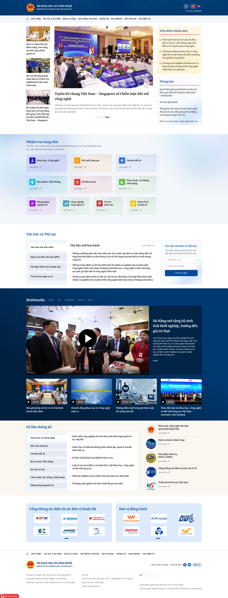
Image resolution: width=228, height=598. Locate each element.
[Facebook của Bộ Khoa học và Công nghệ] (185, 564)
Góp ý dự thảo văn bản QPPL (45, 257)
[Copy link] (189, 564)
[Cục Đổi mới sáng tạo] (96, 531)
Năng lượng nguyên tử (42, 485)
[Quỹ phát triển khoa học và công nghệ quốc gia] (69, 531)
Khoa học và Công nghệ (43, 438)
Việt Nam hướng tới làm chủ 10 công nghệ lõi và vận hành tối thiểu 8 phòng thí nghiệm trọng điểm (181, 44)
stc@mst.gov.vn (94, 586)
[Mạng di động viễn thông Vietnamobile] (131, 518)
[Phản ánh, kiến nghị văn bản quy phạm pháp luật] (151, 430)
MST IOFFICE (130, 19)
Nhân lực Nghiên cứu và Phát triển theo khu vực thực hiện (100, 476)
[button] (66, 538)
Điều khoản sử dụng (159, 565)
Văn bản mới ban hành (42, 247)
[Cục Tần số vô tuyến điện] (41, 518)
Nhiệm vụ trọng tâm (42, 142)
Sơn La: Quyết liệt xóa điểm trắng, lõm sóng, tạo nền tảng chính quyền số (37, 49)
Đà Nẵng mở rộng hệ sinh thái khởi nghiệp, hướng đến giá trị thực (175, 326)
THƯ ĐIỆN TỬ (144, 19)
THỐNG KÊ (104, 19)
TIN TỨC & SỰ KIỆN (52, 19)
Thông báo (167, 81)
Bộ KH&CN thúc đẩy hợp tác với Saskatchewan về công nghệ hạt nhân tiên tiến (180, 67)
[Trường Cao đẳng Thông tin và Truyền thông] (41, 531)
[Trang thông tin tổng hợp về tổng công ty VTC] (186, 518)
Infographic (70, 300)
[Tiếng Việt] (193, 6)
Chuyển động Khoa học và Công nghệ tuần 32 (90, 410)
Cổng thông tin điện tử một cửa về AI (177, 468)
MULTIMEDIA (116, 19)
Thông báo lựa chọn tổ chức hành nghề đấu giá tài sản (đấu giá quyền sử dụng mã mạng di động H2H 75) (178, 102)
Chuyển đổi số (38, 454)
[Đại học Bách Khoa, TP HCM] (159, 531)
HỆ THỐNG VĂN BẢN (87, 19)
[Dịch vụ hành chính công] (151, 444)
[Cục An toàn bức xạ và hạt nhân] (69, 518)
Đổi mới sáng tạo (39, 446)
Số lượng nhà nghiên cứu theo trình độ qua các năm (97, 483)
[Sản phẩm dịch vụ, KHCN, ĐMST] (151, 458)
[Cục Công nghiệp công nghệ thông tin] (96, 518)
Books (81, 300)
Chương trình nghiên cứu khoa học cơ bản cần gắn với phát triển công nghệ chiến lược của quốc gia (180, 56)
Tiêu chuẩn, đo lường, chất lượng (48, 477)
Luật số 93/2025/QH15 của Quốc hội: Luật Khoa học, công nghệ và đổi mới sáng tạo (103, 467)
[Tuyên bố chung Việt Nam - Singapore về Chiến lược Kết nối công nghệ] (103, 57)
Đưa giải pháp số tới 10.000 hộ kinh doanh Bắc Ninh (44, 410)
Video (51, 300)
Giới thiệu (36, 19)
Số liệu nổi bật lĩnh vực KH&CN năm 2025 (92, 458)
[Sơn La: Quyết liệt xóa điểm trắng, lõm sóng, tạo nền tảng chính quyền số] (38, 33)
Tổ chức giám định (169, 92)
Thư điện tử (149, 554)
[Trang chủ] (27, 18)
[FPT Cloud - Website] (159, 518)
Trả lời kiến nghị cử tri (42, 277)
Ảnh (59, 300)
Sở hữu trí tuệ (38, 469)
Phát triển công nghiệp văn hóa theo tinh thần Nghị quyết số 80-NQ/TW (102, 438)
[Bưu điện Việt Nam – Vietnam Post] (186, 531)
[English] (199, 6)
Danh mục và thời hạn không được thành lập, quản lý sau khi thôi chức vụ (102, 449)
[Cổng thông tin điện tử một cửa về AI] (151, 472)
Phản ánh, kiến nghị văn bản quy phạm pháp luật (173, 427)
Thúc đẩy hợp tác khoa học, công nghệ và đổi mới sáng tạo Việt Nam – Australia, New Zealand (181, 411)
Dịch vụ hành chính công (171, 440)
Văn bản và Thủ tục (41, 234)
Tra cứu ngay (181, 273)
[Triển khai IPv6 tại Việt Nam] (151, 486)
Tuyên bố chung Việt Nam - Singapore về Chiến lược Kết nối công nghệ (101, 96)
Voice (90, 300)
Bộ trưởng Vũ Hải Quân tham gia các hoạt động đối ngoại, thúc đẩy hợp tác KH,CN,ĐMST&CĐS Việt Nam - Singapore (37, 114)
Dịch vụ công (69, 19)
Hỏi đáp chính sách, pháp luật (46, 267)
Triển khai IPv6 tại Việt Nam (173, 482)
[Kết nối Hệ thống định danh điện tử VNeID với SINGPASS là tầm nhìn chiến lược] (38, 65)
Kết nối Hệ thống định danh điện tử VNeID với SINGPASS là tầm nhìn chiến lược (37, 81)
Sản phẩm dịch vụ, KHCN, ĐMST (168, 455)
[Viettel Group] (131, 531)
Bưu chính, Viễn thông (42, 462)
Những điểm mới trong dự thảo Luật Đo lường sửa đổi (135, 410)
